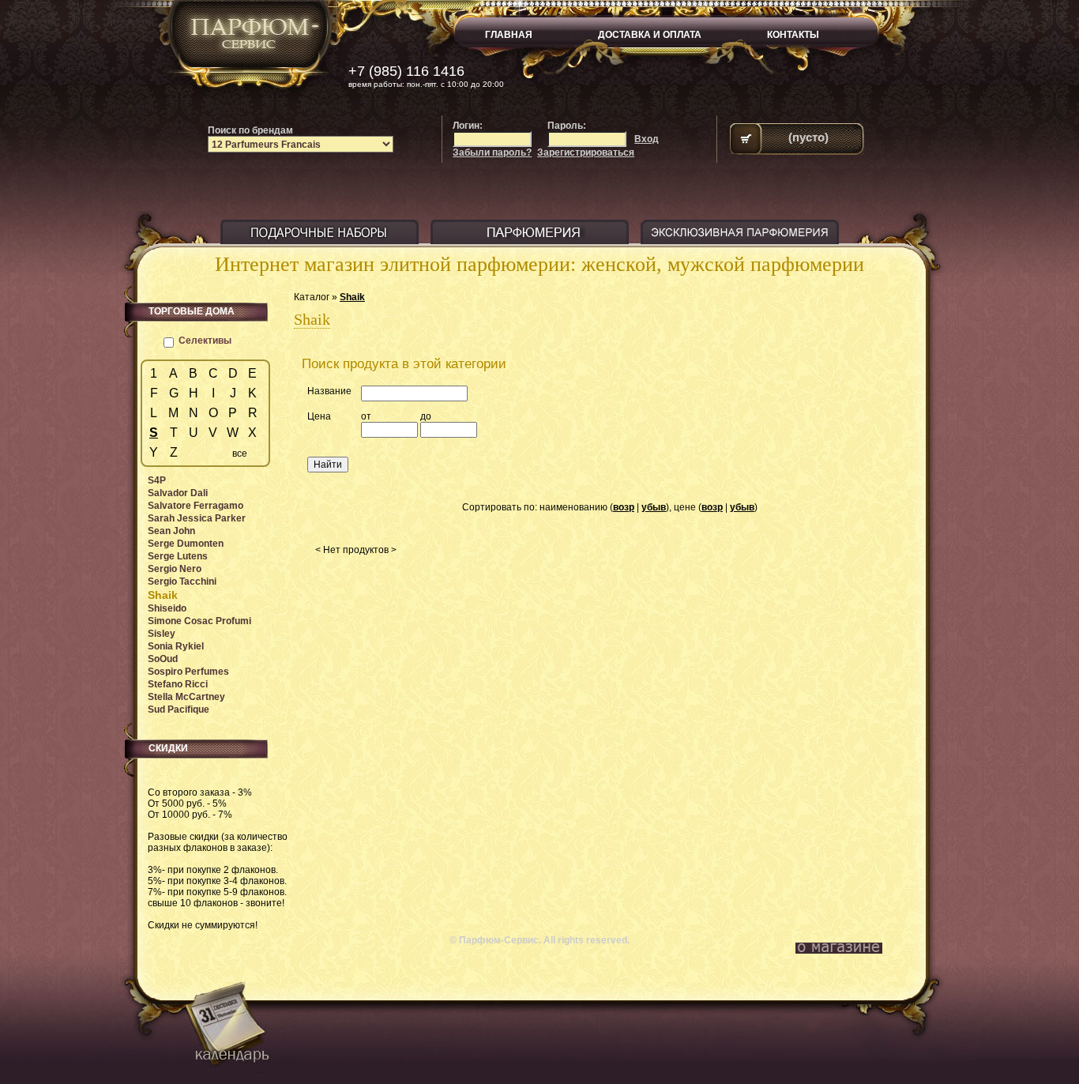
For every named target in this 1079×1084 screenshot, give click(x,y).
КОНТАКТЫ (793, 34)
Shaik (352, 297)
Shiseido (167, 608)
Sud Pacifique (178, 709)
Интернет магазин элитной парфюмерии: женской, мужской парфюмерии (539, 264)
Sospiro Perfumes (188, 671)
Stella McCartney (186, 696)
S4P (157, 480)
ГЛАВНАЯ (508, 34)
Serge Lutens (178, 556)
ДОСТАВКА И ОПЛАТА (649, 34)
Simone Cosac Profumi (199, 621)
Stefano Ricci (178, 684)
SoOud (163, 658)
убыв (653, 507)
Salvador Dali (178, 493)
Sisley (161, 633)
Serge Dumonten (186, 543)
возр (623, 507)
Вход (646, 139)
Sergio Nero (174, 568)
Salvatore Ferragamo (195, 505)
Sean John (171, 530)
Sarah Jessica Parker (197, 518)
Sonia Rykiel (176, 646)
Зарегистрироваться (585, 152)
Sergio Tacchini (182, 581)
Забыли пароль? (492, 152)
